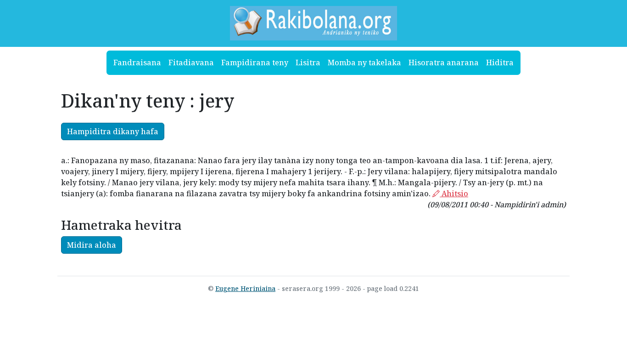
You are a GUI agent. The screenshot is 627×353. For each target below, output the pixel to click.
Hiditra (500, 62)
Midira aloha (91, 245)
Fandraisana (137, 62)
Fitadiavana (191, 62)
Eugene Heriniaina (245, 288)
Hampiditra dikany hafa (112, 131)
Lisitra (308, 62)
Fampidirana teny (254, 62)
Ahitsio (454, 193)
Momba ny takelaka (364, 62)
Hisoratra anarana (444, 62)
